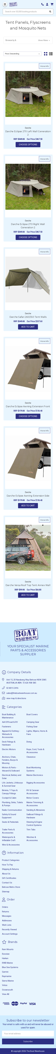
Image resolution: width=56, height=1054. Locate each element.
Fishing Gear (32, 726)
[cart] (52, 4)
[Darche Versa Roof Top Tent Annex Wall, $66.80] (28, 547)
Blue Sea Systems (10, 967)
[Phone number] (43, 4)
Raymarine (6, 976)
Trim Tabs (31, 829)
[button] (28, 40)
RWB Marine (7, 963)
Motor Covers (33, 798)
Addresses (7, 920)
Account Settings (10, 934)
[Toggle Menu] (5, 4)
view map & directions (16, 698)
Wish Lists (6, 925)
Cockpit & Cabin (9, 798)
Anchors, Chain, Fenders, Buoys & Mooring (10, 760)
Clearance (31, 757)
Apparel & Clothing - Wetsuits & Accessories (11, 734)
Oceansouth (7, 990)
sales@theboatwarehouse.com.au (21, 693)
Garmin (5, 972)
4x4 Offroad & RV (10, 722)
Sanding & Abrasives (36, 810)
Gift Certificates (9, 878)
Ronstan (6, 954)
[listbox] (22, 54)
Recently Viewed (9, 929)
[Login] (48, 4)
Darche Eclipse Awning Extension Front (28, 406)
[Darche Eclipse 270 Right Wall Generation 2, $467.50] (28, 186)
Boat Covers (32, 714)
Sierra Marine (8, 981)
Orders (5, 907)
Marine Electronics (35, 775)
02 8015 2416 (12, 688)
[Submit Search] (50, 11)
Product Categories (10, 860)
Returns (5, 911)
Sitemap (5, 891)
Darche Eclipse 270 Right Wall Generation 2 (28, 226)
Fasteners (6, 726)
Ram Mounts (7, 949)
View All (5, 994)
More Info (45, 66)
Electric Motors (9, 749)
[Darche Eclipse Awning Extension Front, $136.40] (28, 369)
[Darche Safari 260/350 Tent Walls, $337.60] (28, 279)
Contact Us (7, 882)
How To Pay (7, 864)
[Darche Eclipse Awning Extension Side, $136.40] (28, 458)
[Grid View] (45, 53)
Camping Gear (33, 722)
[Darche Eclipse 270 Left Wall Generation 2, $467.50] (28, 94)
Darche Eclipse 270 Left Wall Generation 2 (28, 133)
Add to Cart (28, 326)
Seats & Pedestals (10, 822)
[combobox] (28, 11)
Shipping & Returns (10, 869)
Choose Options (29, 144)
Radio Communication (12, 810)
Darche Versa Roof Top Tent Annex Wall (28, 585)
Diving (29, 742)
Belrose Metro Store (11, 887)
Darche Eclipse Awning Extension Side (28, 495)
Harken (5, 958)
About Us (6, 873)
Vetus (4, 985)
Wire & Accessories (11, 845)
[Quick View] (47, 66)
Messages (6, 916)
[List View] (51, 54)
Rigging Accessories (36, 782)
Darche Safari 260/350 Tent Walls (28, 317)
